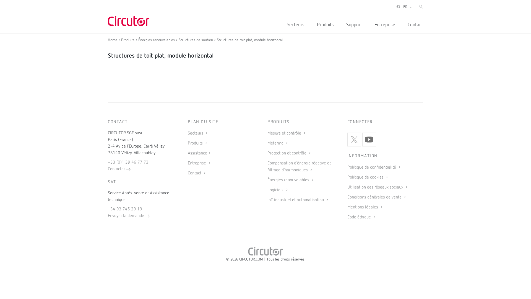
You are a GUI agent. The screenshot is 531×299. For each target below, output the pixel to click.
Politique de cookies (366, 177)
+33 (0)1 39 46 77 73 (128, 162)
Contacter (117, 169)
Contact (415, 24)
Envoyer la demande (126, 216)
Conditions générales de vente (375, 197)
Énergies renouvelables (288, 180)
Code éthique (359, 217)
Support (354, 24)
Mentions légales (363, 207)
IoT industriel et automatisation (296, 200)
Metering (276, 143)
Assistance (197, 153)
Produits (325, 24)
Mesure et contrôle (284, 133)
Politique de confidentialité (372, 167)
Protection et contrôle (287, 153)
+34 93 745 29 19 (125, 209)
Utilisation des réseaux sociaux (375, 187)
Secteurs (295, 24)
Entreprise (384, 24)
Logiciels (276, 190)
